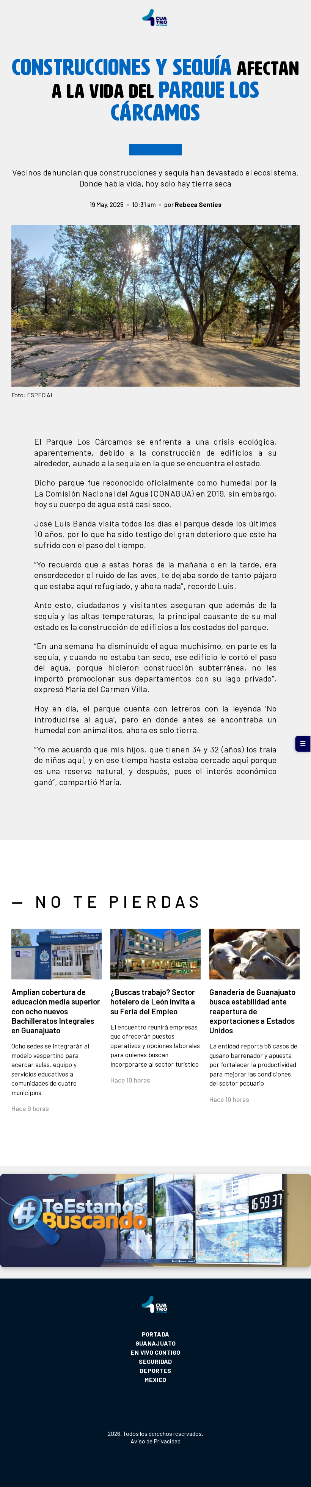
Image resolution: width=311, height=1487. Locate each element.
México (155, 1379)
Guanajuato (155, 1343)
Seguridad (155, 1361)
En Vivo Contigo (156, 1352)
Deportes (155, 1370)
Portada (156, 1334)
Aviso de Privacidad (155, 1441)
